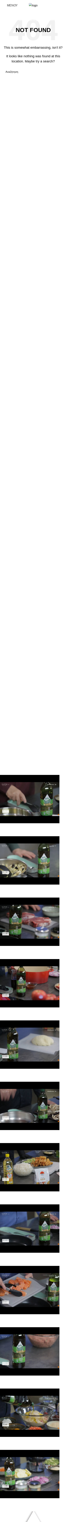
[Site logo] (33, 5)
